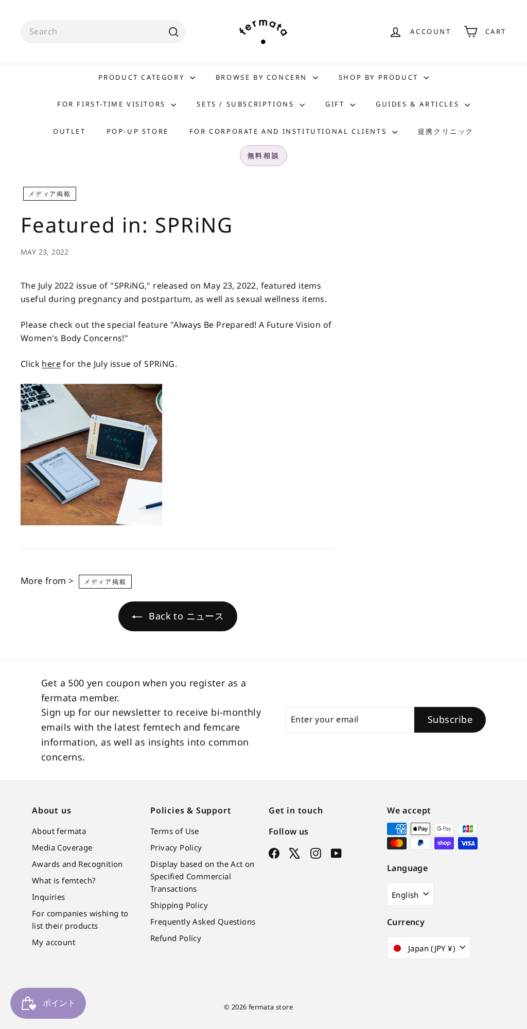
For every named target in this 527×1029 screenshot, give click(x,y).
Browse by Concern (263, 77)
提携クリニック (446, 131)
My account (53, 942)
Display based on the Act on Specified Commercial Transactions (202, 876)
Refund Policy (175, 938)
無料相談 (263, 155)
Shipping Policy (179, 905)
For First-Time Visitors (112, 104)
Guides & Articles (419, 104)
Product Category (142, 77)
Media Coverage (62, 847)
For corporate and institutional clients (289, 131)
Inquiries (48, 897)
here (51, 363)
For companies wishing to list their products (80, 919)
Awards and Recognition (77, 864)
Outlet (69, 131)
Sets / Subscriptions (247, 104)
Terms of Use (174, 831)
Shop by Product (380, 77)
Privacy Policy (176, 847)
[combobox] (103, 32)
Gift (336, 104)
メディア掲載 (49, 193)
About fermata (59, 831)
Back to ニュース (185, 616)
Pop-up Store (138, 131)
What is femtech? (64, 880)
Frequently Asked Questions (202, 921)
